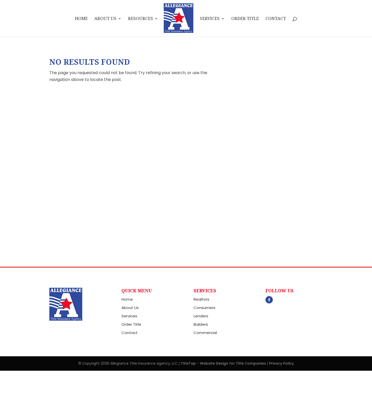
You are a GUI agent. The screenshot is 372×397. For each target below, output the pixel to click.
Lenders (201, 316)
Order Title (245, 19)
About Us (105, 19)
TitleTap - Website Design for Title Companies (223, 363)
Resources (140, 19)
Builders (201, 324)
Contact (275, 19)
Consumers (204, 307)
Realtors (201, 299)
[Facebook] (269, 299)
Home (81, 19)
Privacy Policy (281, 363)
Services (210, 19)
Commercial (205, 332)
